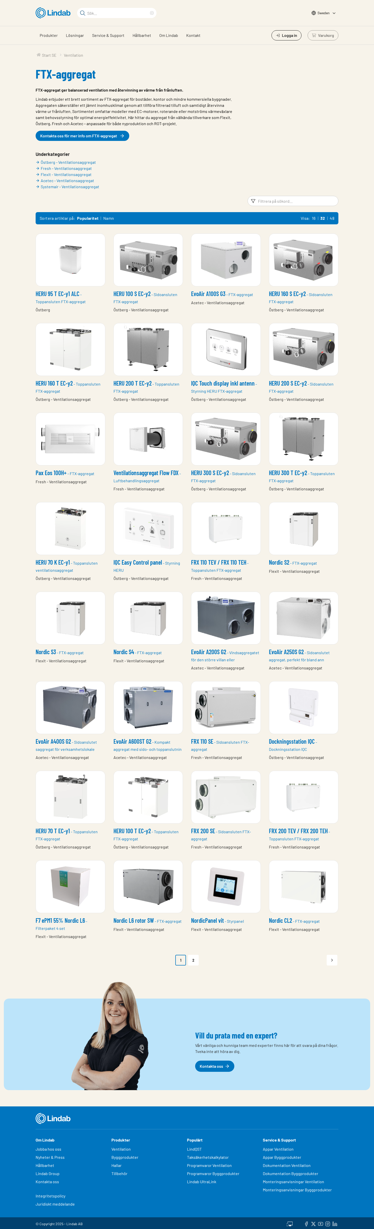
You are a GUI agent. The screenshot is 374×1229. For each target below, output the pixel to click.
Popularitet (87, 218)
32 (322, 218)
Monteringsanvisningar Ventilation (293, 1181)
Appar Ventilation (278, 1149)
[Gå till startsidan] (54, 13)
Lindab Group (48, 1173)
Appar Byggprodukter (282, 1157)
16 (314, 218)
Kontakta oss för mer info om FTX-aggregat (78, 135)
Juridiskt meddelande (55, 1204)
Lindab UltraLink (201, 1181)
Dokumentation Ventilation (287, 1165)
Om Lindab (168, 35)
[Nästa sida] (332, 960)
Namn (108, 218)
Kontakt (193, 35)
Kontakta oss (47, 1181)
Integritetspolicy (50, 1195)
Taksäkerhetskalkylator (208, 1157)
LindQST (194, 1149)
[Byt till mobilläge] (289, 1223)
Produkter (49, 35)
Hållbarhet (142, 35)
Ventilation (121, 1149)
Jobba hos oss (48, 1149)
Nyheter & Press (50, 1157)
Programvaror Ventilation (209, 1165)
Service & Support (108, 35)
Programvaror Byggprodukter (213, 1173)
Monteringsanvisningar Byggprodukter (297, 1189)
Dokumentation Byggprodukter (290, 1173)
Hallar (116, 1165)
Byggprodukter (124, 1157)
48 (332, 218)
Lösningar (75, 35)
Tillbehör (119, 1173)
